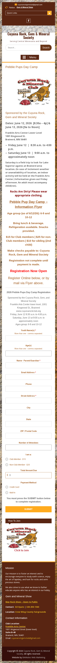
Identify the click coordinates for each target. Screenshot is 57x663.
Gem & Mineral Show (25, 7)
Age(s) (28, 345)
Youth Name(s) (28, 330)
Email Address (28, 372)
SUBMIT (28, 509)
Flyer (29, 283)
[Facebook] (29, 21)
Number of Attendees (28, 443)
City (28, 408)
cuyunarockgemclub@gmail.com (30, 5)
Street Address (28, 396)
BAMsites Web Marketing (33, 657)
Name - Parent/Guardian (28, 361)
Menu (32, 57)
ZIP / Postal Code (28, 431)
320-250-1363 (32, 607)
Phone (29, 384)
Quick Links (12, 13)
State (28, 419)
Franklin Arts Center (16, 626)
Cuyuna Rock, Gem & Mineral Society (28, 35)
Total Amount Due (28, 470)
